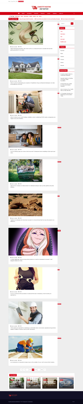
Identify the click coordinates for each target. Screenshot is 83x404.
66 (41, 369)
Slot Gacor (62, 34)
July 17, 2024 (14, 115)
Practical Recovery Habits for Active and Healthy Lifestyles (66, 85)
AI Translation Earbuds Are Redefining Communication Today (66, 94)
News (23, 13)
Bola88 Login (63, 41)
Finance (43, 13)
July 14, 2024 (14, 360)
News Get (25, 401)
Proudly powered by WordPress (14, 401)
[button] (74, 13)
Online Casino (17, 16)
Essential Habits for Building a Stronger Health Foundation (66, 79)
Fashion (36, 13)
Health (61, 13)
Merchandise (26, 16)
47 (30, 369)
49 (36, 369)
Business (29, 13)
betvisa (40, 16)
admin (20, 46)
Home (73, 401)
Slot (37, 16)
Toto (61, 31)
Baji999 (30, 16)
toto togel (62, 39)
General (55, 13)
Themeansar (30, 401)
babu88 (34, 16)
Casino (22, 16)
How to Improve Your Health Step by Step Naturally (65, 383)
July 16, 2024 (14, 257)
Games (48, 13)
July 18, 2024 (14, 46)
